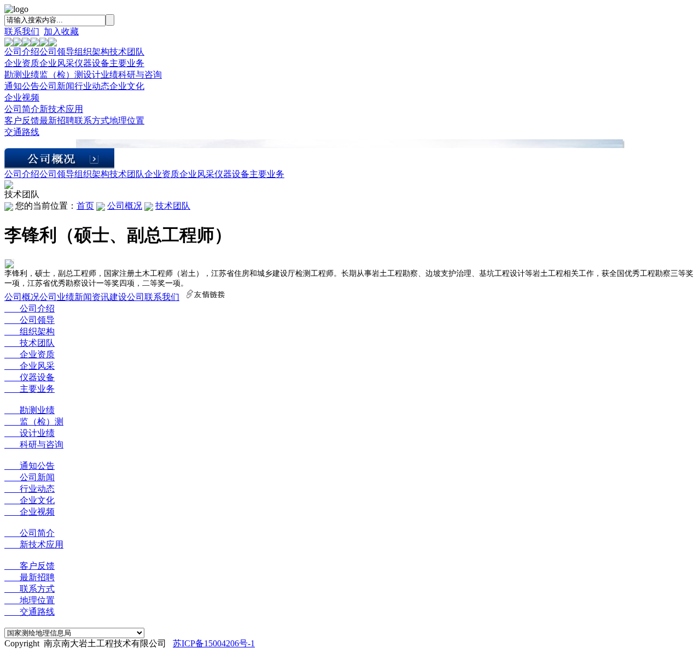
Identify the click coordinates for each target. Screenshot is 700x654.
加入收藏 (61, 31)
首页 (85, 205)
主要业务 (126, 63)
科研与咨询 (140, 74)
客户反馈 (21, 120)
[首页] (8, 43)
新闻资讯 (91, 297)
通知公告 (21, 86)
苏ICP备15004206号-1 (214, 643)
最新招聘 (56, 120)
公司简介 (21, 109)
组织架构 (91, 51)
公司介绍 (21, 51)
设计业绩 (100, 74)
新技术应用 (61, 109)
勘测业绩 (21, 74)
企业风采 (56, 63)
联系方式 (91, 120)
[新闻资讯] (35, 43)
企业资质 (21, 63)
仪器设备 (91, 63)
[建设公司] (43, 43)
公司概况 (124, 205)
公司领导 (56, 51)
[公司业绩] (26, 43)
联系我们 (21, 31)
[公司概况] (17, 43)
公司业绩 (56, 297)
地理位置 (126, 120)
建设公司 (126, 297)
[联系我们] (52, 43)
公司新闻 (56, 86)
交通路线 (21, 132)
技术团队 (126, 51)
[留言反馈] (8, 186)
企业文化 (126, 86)
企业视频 (21, 97)
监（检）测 (61, 74)
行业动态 (91, 86)
